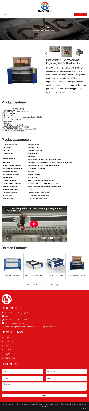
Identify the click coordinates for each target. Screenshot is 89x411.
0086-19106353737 (20, 320)
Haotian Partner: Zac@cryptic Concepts (19, 313)
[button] (87, 53)
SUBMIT (44, 395)
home (7, 337)
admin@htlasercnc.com (17, 323)
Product (9, 350)
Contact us (10, 358)
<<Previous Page (33, 285)
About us (9, 341)
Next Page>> (56, 285)
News (7, 354)
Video (7, 346)
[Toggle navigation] (5, 4)
